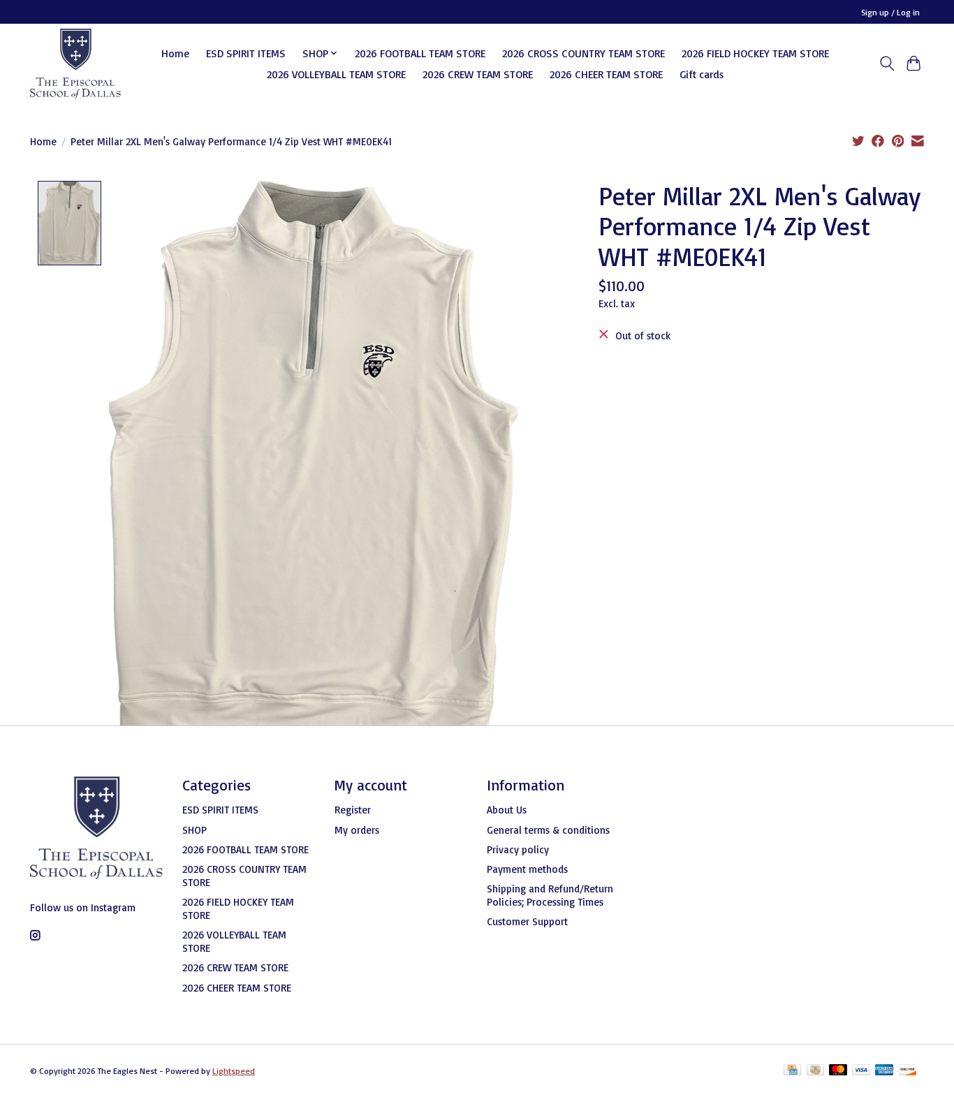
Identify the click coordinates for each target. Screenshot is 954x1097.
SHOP (194, 830)
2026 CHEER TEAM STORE (606, 74)
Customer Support (527, 921)
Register (353, 809)
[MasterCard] (838, 1070)
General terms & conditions (548, 830)
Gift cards (702, 74)
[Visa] (861, 1070)
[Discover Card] (908, 1070)
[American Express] (884, 1070)
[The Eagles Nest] (75, 63)
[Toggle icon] (886, 63)
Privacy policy (518, 849)
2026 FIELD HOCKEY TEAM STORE (755, 53)
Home (175, 53)
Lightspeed (233, 1071)
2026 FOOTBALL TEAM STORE (420, 53)
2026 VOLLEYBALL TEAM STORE (336, 74)
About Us (507, 809)
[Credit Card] (792, 1070)
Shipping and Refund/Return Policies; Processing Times (550, 895)
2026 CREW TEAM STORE (478, 74)
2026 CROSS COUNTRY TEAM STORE (583, 53)
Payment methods (527, 869)
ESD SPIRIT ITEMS (246, 53)
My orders (357, 830)
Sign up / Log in (890, 12)
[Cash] (815, 1070)
